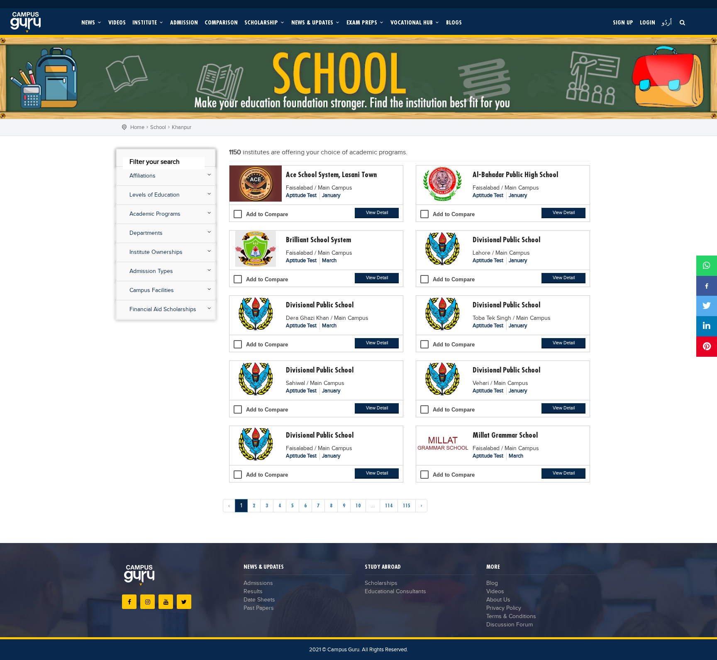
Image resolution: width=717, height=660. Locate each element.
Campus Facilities (151, 290)
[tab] (166, 157)
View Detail (377, 212)
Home (137, 127)
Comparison (221, 22)
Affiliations (142, 176)
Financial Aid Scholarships (162, 309)
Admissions (258, 583)
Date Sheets (259, 600)
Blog (492, 583)
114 (389, 505)
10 (358, 505)
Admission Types (151, 271)
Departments (146, 233)
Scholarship (262, 22)
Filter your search (154, 162)
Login (647, 22)
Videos (117, 22)
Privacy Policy (503, 608)
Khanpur (181, 127)
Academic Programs (154, 214)
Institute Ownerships (156, 252)
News (89, 22)
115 (406, 505)
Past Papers (259, 608)
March (329, 260)
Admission (184, 22)
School (158, 127)
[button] (166, 161)
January (331, 195)
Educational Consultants (395, 591)
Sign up (623, 22)
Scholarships (381, 583)
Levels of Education (154, 195)
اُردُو (667, 22)
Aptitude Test (302, 195)
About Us (498, 600)
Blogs (454, 22)
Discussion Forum (509, 624)
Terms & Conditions (511, 616)
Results (253, 591)
